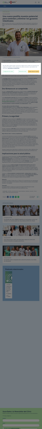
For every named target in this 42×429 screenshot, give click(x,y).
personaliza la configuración (13, 68)
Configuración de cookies (8, 71)
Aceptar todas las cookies (33, 71)
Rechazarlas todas (22, 71)
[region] (21, 69)
